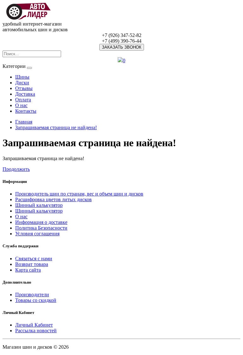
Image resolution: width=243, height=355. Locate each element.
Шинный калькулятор (39, 205)
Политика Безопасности (41, 228)
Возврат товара (31, 264)
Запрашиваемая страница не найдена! (56, 127)
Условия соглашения (37, 233)
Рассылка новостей (36, 330)
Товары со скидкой (35, 300)
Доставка (25, 94)
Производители (32, 294)
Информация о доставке (41, 222)
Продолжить (16, 169)
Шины (22, 77)
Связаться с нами (33, 258)
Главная (23, 121)
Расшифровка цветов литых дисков (53, 199)
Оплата (23, 99)
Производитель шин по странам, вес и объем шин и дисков (79, 193)
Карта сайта (28, 270)
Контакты (25, 111)
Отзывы (24, 88)
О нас (21, 105)
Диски (22, 82)
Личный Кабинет (34, 325)
